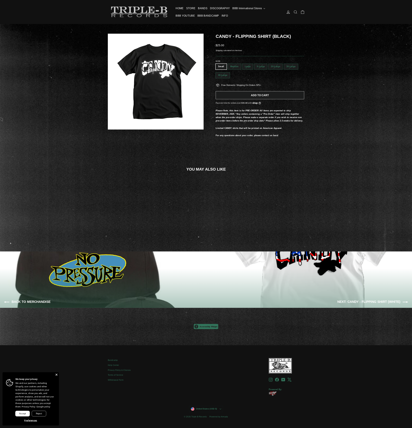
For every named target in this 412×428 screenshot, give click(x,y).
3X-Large (291, 66)
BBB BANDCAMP (208, 15)
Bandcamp (113, 360)
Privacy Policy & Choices (119, 370)
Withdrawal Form (115, 380)
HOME (179, 8)
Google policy (43, 406)
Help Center (113, 365)
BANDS (202, 8)
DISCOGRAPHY (220, 8)
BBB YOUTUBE (185, 15)
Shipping (219, 50)
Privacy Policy (29, 406)
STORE (191, 8)
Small (221, 66)
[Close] (56, 374)
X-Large (261, 66)
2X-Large (275, 66)
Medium (234, 66)
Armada (224, 417)
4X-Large (222, 75)
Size (218, 61)
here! (275, 135)
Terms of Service (115, 375)
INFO (225, 15)
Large (248, 66)
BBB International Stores (247, 8)
